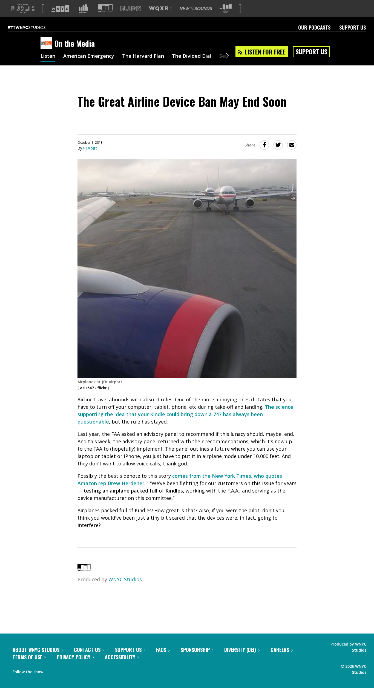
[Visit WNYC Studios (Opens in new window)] (105, 8)
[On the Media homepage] (47, 43)
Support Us (352, 27)
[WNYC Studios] (84, 569)
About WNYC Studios (36, 649)
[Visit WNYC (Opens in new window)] (60, 8)
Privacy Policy (73, 657)
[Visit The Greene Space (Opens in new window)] (226, 8)
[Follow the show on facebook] (51, 670)
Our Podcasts (314, 27)
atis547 (87, 387)
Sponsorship (195, 649)
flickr (102, 387)
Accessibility (120, 657)
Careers (280, 649)
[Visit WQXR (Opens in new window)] (160, 8)
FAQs (161, 649)
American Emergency (88, 56)
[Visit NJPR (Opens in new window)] (130, 8)
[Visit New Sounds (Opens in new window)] (196, 8)
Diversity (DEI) (240, 649)
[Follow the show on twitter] (61, 670)
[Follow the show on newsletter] (72, 670)
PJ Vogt (90, 148)
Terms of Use (27, 657)
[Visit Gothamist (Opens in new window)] (83, 8)
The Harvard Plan (143, 56)
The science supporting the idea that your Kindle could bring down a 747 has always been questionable (185, 414)
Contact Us (87, 649)
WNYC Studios (125, 579)
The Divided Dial (191, 56)
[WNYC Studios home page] (33, 27)
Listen (48, 56)
